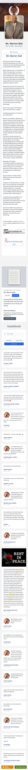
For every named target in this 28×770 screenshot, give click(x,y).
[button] (14, 557)
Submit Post (14, 344)
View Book (7, 295)
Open (14, 244)
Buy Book (15, 295)
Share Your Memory (10, 318)
